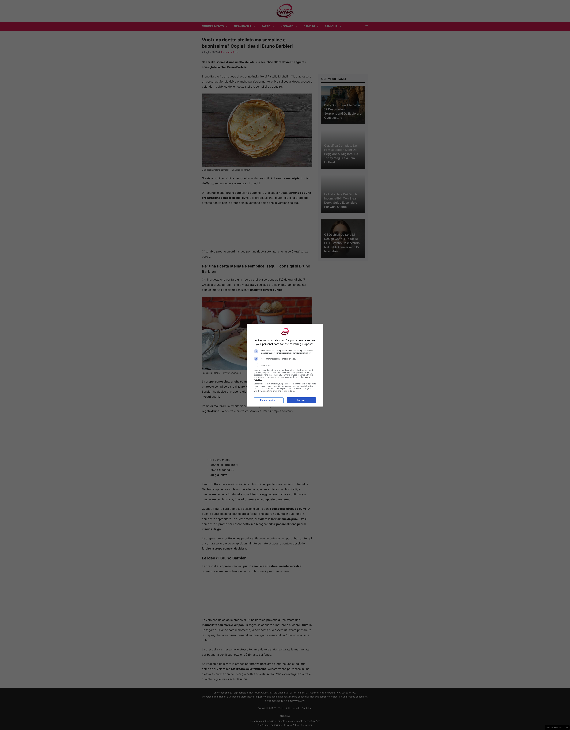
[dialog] (285, 365)
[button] (285, 365)
